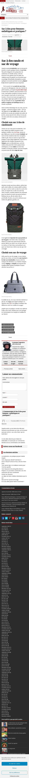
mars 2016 (4, 622)
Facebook (20, 361)
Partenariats (18, 1)
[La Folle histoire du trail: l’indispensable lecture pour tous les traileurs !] (4, 725)
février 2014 (4, 664)
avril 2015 (4, 640)
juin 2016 (4, 617)
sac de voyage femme (8, 332)
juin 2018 (4, 578)
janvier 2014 (4, 665)
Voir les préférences (14, 772)
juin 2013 (4, 677)
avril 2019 (4, 563)
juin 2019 (4, 560)
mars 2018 (4, 583)
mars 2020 (4, 553)
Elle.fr (10, 303)
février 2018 (4, 585)
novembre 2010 (5, 709)
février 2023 (4, 531)
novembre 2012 (5, 687)
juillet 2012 (4, 692)
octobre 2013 (5, 671)
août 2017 (4, 595)
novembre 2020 (5, 548)
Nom (3, 392)
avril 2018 (4, 582)
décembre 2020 (5, 546)
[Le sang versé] (4, 751)
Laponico (17, 35)
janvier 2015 (4, 645)
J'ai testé (20, 21)
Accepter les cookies (14, 763)
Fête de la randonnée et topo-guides (17, 733)
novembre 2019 (5, 556)
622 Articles (16, 344)
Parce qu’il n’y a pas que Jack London (12, 719)
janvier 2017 (4, 607)
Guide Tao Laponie (12, 743)
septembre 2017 (6, 593)
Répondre (4, 424)
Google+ (13, 363)
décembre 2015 (5, 627)
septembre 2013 (6, 672)
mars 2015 (4, 642)
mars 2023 (4, 529)
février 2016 (4, 624)
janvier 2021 (4, 545)
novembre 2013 (5, 669)
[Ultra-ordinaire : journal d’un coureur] (4, 730)
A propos (3, 1)
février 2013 (4, 682)
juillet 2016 (4, 615)
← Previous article (7, 369)
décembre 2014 (5, 647)
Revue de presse (10, 1)
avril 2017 (4, 602)
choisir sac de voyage (8, 327)
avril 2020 (4, 551)
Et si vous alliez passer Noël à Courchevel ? (13, 481)
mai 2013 (4, 679)
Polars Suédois (11, 738)
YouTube (20, 363)
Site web (13, 361)
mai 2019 (4, 561)
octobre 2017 (5, 592)
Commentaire (6, 382)
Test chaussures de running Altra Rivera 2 (12, 469)
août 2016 (4, 613)
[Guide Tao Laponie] (4, 746)
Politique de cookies (14, 776)
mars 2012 (4, 699)
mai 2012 (4, 696)
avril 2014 (4, 660)
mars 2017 (4, 603)
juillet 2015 (4, 635)
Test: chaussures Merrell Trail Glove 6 (11, 460)
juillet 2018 (4, 576)
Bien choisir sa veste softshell (15, 510)
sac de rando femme (7, 329)
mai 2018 (4, 580)
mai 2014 (4, 659)
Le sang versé (11, 748)
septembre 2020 (6, 550)
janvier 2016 (4, 625)
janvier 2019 (4, 566)
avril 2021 (4, 541)
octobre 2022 (5, 533)
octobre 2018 (5, 571)
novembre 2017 (5, 590)
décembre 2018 (5, 568)
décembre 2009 (5, 716)
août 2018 (4, 575)
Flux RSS (2, 2)
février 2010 (4, 713)
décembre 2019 (5, 555)
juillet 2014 (4, 655)
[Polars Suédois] (4, 741)
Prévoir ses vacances (7, 474)
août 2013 (4, 674)
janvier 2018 (4, 587)
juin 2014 (4, 657)
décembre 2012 (5, 686)
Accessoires (4, 36)
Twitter (6, 363)
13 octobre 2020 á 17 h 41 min (18, 421)
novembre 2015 (5, 629)
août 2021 (4, 540)
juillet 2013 (4, 676)
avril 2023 (4, 528)
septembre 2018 (6, 573)
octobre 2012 (5, 689)
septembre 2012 (6, 691)
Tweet (10, 56)
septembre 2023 (6, 526)
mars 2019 (4, 565)
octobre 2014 (5, 650)
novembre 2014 (5, 649)
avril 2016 (4, 620)
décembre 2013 (5, 667)
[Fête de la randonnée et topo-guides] (4, 736)
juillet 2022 (4, 534)
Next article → (23, 369)
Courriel (4, 397)
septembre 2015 (6, 632)
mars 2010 (4, 711)
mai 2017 (4, 600)
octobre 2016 (5, 610)
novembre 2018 (5, 570)
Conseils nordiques (9, 2)
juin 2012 (4, 694)
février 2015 (4, 644)
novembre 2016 (5, 608)
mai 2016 (4, 618)
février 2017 (4, 605)
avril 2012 (4, 697)
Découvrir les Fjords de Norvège (10, 479)
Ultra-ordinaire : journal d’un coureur (17, 728)
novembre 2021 (5, 536)
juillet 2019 (4, 558)
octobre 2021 (5, 538)
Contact (23, 1)
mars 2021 (4, 543)
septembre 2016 (6, 612)
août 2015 (4, 634)
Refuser (14, 768)
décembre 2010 (5, 707)
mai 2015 (4, 639)
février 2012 (4, 701)
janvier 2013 (4, 684)
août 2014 (4, 654)
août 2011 (4, 704)
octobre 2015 (5, 630)
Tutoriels (10, 36)
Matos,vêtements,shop (11, 21)
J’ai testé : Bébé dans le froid (14, 491)
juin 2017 (4, 598)
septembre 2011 (6, 702)
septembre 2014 (6, 652)
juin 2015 (4, 637)
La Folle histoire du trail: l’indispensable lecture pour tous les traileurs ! (17, 723)
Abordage (16, 132)
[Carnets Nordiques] (14, 8)
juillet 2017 (4, 597)
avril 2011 (4, 706)
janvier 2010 (4, 714)
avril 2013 (4, 681)
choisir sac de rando (7, 324)
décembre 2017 (5, 588)
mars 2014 (4, 662)
